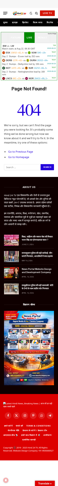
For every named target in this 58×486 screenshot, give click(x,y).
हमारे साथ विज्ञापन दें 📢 (30, 435)
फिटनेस (50, 22)
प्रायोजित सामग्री (29, 439)
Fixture (16, 37)
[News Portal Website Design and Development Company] (11, 272)
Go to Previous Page (20, 151)
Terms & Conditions (38, 425)
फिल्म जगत (37, 22)
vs (29, 47)
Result (42, 37)
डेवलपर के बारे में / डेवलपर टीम (35, 430)
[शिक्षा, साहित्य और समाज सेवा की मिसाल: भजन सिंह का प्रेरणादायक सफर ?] (11, 240)
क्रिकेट (25, 22)
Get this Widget (52, 33)
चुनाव (5, 22)
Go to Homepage (18, 157)
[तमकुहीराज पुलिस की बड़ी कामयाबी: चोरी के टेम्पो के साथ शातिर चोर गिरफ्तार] (11, 288)
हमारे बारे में (8, 425)
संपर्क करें (19, 425)
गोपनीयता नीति (13, 430)
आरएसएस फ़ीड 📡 (10, 435)
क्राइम (15, 22)
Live (29, 37)
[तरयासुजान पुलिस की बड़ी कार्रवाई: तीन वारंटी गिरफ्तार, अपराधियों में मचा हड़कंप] (11, 256)
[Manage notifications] (5, 480)
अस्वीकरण (47, 435)
